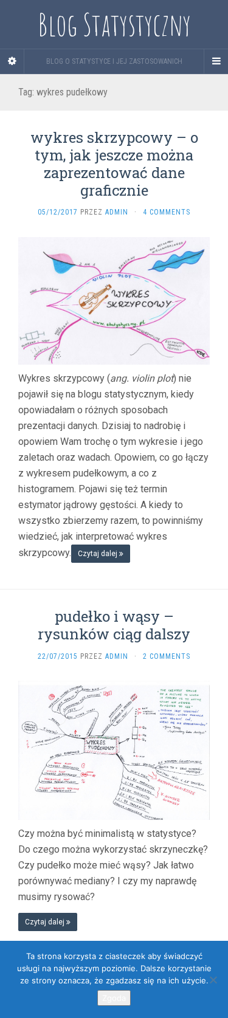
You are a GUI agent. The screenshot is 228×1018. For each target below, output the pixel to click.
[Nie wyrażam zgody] (213, 980)
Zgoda (114, 998)
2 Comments (166, 656)
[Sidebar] (12, 61)
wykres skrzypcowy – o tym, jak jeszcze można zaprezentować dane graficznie (114, 163)
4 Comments (166, 212)
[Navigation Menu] (216, 61)
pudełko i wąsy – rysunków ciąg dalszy (114, 625)
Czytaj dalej (98, 553)
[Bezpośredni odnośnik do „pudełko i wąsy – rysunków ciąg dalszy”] (114, 749)
